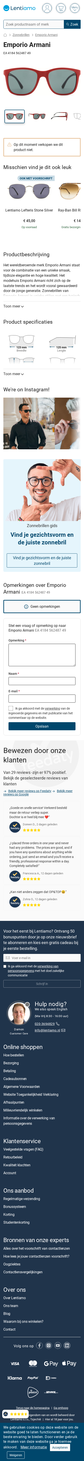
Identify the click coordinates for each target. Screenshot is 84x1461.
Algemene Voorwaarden (21, 1086)
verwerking (52, 708)
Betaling (9, 1070)
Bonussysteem (14, 1206)
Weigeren (15, 1455)
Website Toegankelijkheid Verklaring (30, 1094)
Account (9, 1172)
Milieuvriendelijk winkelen (22, 1110)
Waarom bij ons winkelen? (23, 1321)
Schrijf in (42, 984)
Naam (14, 673)
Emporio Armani (46, 35)
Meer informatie (34, 1447)
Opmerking (17, 640)
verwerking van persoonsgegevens (33, 968)
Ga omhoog (61, 1408)
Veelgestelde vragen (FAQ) (23, 1149)
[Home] (5, 34)
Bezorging (11, 1062)
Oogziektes (11, 1263)
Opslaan (42, 726)
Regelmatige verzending (21, 1198)
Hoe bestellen (13, 1055)
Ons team (10, 1305)
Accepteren (60, 1447)
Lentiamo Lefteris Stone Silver (29, 210)
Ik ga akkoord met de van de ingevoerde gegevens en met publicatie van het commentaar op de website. (41, 713)
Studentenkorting (16, 1222)
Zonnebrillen (21, 35)
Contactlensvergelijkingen (23, 1271)
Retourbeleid (12, 1157)
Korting (8, 1214)
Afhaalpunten (13, 1102)
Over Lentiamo (14, 1297)
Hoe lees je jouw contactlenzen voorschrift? (36, 1256)
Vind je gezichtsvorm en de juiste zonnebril (42, 560)
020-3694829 (45, 1024)
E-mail (14, 691)
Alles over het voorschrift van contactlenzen (36, 1248)
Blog (6, 1313)
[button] (14, 116)
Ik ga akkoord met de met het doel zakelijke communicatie (36, 970)
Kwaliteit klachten (16, 1165)
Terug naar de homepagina (33, 1408)
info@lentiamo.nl (47, 1030)
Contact (9, 1329)
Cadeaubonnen (15, 1078)
